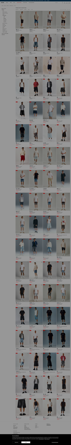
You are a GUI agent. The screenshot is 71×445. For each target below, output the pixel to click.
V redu (26, 442)
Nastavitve (16, 442)
